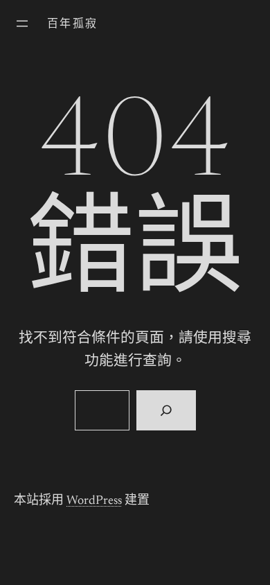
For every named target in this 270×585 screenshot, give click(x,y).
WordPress (94, 501)
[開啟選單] (22, 23)
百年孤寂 (72, 24)
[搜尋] (165, 410)
